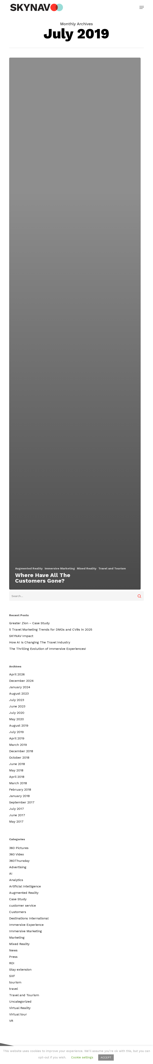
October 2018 (19, 757)
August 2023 (19, 693)
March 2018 (18, 783)
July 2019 (16, 732)
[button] (141, 7)
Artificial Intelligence (25, 886)
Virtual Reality (19, 1008)
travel (13, 989)
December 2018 (21, 751)
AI (10, 873)
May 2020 (16, 719)
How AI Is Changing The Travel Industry (39, 642)
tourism (15, 982)
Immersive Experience (26, 925)
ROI (11, 963)
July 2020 (16, 713)
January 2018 (19, 796)
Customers (17, 912)
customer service (22, 905)
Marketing (17, 937)
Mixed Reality (86, 568)
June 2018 (17, 764)
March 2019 (18, 745)
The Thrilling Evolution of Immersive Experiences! (47, 649)
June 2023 (17, 706)
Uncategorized (20, 1001)
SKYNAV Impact (21, 636)
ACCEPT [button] (106, 1057)
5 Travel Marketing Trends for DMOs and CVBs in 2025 (50, 629)
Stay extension (20, 969)
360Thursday (19, 861)
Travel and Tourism (112, 568)
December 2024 (21, 681)
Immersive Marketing (60, 568)
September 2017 (21, 802)
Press (13, 957)
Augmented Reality (29, 568)
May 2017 (16, 821)
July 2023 (16, 700)
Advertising (17, 867)
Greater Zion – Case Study (29, 623)
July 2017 (16, 809)
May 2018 (16, 770)
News (13, 950)
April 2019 (16, 738)
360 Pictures (18, 848)
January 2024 (19, 687)
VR (11, 1021)
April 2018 (16, 777)
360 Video (16, 854)
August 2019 (18, 725)
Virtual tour (18, 1014)
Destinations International (29, 918)
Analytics (16, 880)
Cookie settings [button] (82, 1057)
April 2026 (17, 674)
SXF (12, 976)
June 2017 (17, 815)
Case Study (17, 899)
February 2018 (20, 789)
